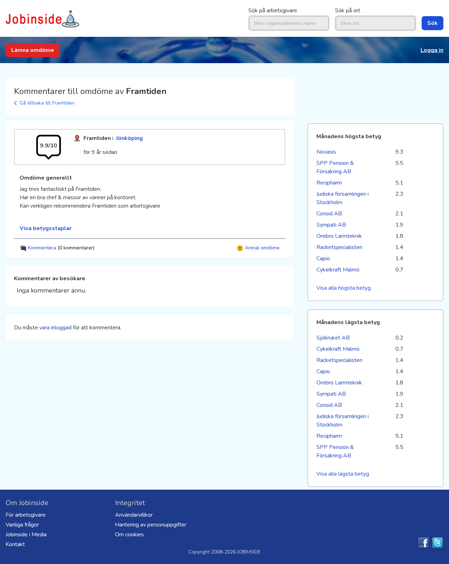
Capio (323, 258)
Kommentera (60, 247)
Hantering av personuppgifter (150, 525)
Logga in (432, 50)
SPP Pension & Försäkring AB (335, 167)
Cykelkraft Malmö (338, 270)
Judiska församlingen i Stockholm (342, 198)
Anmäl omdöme (261, 247)
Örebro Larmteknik (339, 236)
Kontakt (15, 544)
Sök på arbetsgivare (272, 10)
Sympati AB (331, 225)
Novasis (326, 152)
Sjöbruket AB (333, 338)
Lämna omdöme (32, 50)
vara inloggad (55, 327)
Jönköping (129, 138)
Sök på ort (347, 10)
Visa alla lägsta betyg (342, 474)
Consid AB (329, 213)
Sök (432, 23)
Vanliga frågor (22, 525)
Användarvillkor (134, 515)
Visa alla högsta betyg (343, 288)
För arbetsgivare (26, 515)
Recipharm (329, 183)
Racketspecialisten (339, 247)
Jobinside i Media (26, 534)
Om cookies (129, 534)
